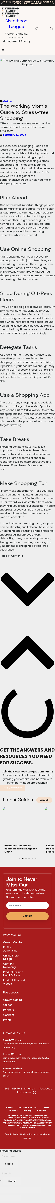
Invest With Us (12, 1054)
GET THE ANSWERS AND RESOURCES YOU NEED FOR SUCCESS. (27, 756)
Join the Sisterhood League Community (27, 771)
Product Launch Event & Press (13, 973)
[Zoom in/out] (36, 1190)
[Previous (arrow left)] (5, 1198)
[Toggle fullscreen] (26, 1190)
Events (7, 1020)
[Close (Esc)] (5, 1190)
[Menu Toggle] (2, 50)
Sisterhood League (16, 23)
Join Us (27, 916)
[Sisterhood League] (16, 9)
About (9, 1107)
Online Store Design (11, 957)
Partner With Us (12, 1068)
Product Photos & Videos (14, 982)
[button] (1, 2)
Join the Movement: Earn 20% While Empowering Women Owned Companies (27, 3)
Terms (45, 1107)
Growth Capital (12, 942)
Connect (8, 1015)
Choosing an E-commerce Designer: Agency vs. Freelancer (20, 848)
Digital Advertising (10, 949)
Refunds (13, 1110)
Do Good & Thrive (27, 1107)
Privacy (27, 1110)
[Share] (15, 1190)
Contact (41, 1110)
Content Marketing (9, 965)
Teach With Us (12, 1040)
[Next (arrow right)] (15, 1198)
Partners (8, 1010)
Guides (7, 101)
